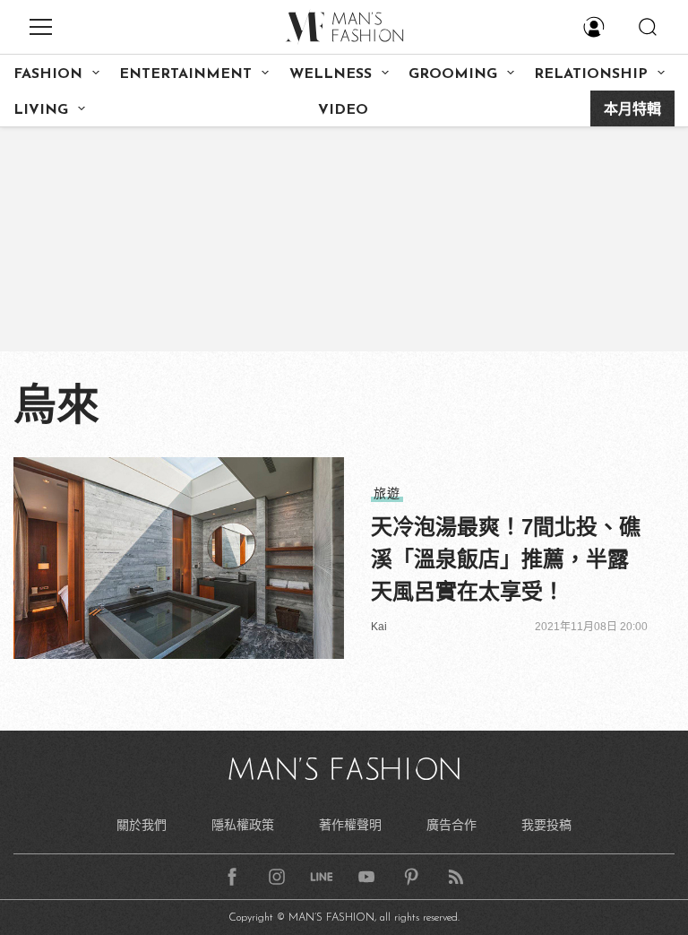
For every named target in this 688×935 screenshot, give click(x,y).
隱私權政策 (242, 825)
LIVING (40, 110)
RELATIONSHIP (591, 74)
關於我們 (141, 825)
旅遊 (387, 493)
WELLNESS (330, 74)
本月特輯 (632, 110)
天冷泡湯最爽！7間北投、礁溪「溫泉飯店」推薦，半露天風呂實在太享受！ (506, 559)
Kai (379, 626)
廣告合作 (451, 825)
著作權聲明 (350, 825)
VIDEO (343, 110)
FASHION (47, 74)
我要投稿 (546, 825)
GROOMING (452, 74)
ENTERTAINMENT (185, 74)
